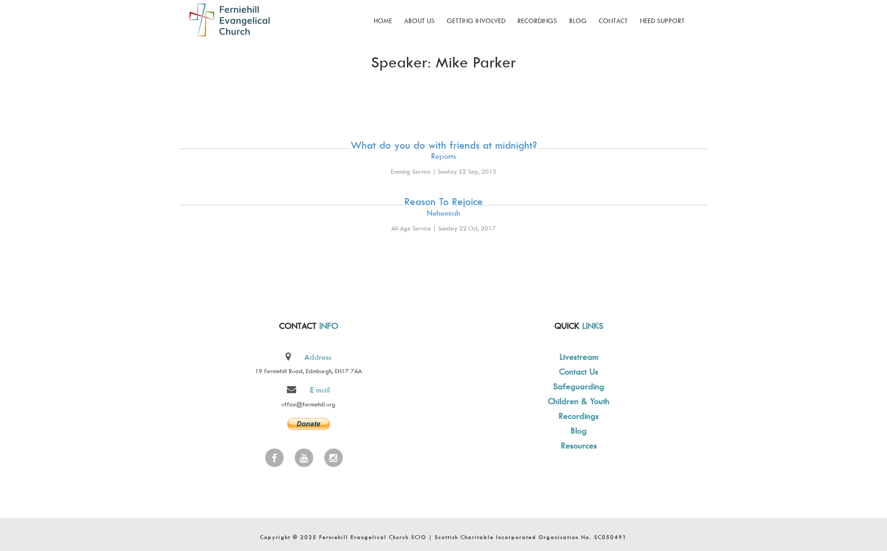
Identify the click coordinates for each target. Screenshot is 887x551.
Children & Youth (578, 401)
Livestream (578, 356)
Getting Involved (476, 20)
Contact (613, 20)
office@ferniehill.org (308, 404)
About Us (419, 20)
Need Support (662, 20)
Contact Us (578, 371)
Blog (578, 20)
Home (383, 20)
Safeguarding (578, 386)
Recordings (537, 20)
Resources (579, 445)
